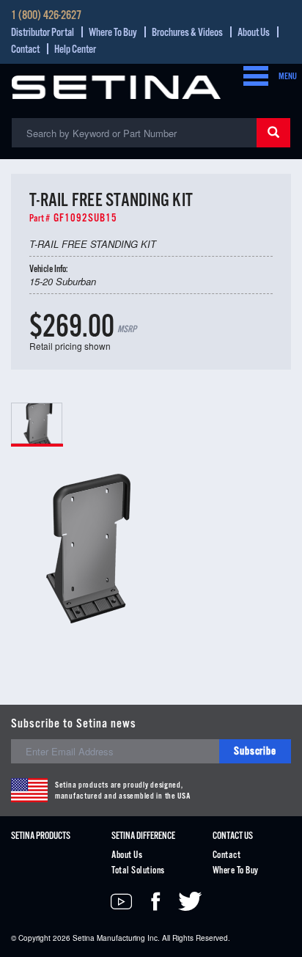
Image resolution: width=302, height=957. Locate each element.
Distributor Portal (42, 33)
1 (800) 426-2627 (46, 16)
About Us (253, 33)
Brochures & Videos (187, 33)
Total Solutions (137, 871)
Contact (25, 49)
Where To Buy (113, 33)
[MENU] (251, 77)
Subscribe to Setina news (73, 724)
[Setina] (116, 85)
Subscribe (255, 751)
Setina (84, 938)
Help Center (75, 49)
